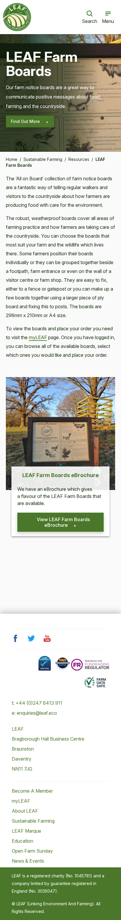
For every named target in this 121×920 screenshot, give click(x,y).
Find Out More (26, 121)
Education (22, 841)
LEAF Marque (26, 831)
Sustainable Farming (42, 159)
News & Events (28, 861)
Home (11, 159)
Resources (78, 159)
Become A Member (32, 791)
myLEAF (38, 337)
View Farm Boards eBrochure (63, 522)
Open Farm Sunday (32, 851)
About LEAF (25, 811)
